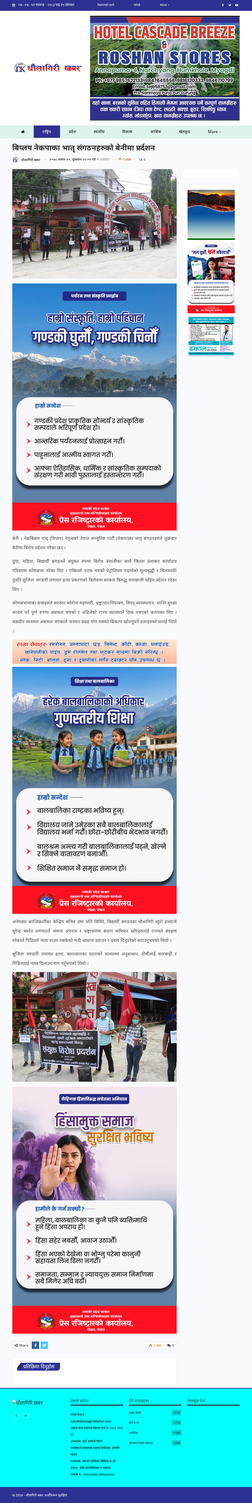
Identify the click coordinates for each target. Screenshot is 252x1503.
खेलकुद (184, 131)
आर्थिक (155, 131)
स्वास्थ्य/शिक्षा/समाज (141, 1443)
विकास (127, 131)
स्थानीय (99, 131)
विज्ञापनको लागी (105, 5)
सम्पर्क (137, 5)
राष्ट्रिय (47, 131)
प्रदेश (72, 131)
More (164, 5)
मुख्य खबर (135, 1412)
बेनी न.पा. (134, 1422)
